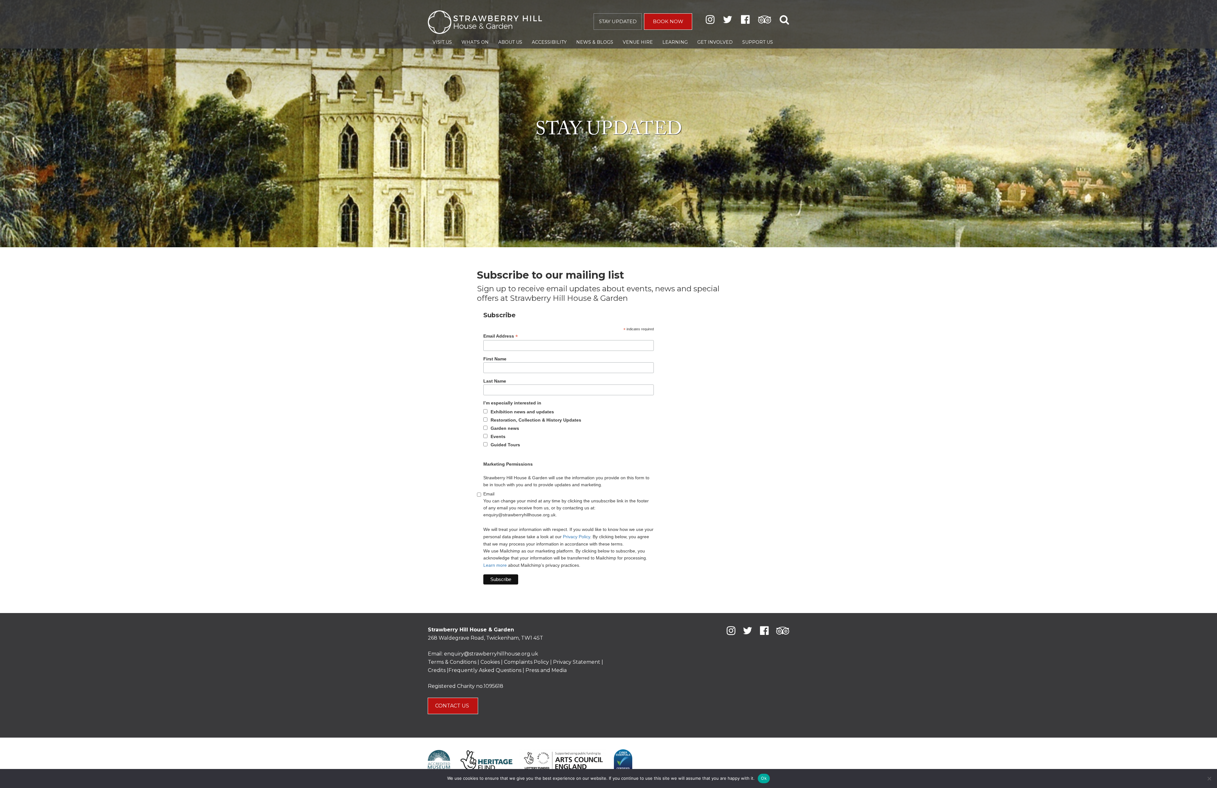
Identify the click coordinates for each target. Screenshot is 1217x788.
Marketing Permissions (508, 464)
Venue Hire (638, 42)
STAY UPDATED (618, 21)
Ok (764, 778)
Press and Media (546, 670)
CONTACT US (452, 706)
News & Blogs (594, 42)
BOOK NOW (668, 21)
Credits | (438, 670)
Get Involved (715, 42)
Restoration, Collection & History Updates (536, 420)
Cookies (490, 662)
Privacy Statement (576, 662)
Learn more (495, 565)
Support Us (757, 42)
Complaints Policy (526, 662)
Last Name (494, 381)
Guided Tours (505, 444)
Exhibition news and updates (522, 411)
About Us (510, 42)
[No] (1209, 778)
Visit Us (442, 42)
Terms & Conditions (452, 662)
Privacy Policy (576, 536)
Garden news (505, 428)
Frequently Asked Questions (484, 670)
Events (498, 436)
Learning (675, 42)
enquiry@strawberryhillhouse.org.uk (491, 654)
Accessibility (549, 42)
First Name (494, 358)
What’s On (475, 42)
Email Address (500, 336)
